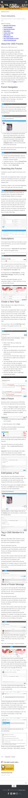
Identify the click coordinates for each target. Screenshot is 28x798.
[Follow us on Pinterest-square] (11, 794)
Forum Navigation (8, 27)
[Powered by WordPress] (8, 790)
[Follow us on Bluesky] (20, 794)
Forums (13, 756)
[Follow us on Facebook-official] (8, 794)
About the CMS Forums (10, 25)
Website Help (5, 11)
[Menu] (26, 2)
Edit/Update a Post (8, 36)
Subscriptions (7, 31)
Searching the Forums (9, 29)
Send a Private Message (10, 40)
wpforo (15, 81)
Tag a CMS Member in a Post (11, 38)
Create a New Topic (8, 33)
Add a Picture (7, 34)
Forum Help (7, 756)
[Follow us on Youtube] (14, 794)
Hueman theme (22, 790)
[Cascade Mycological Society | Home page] (11, 2)
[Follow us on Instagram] (17, 794)
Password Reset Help (6, 772)
